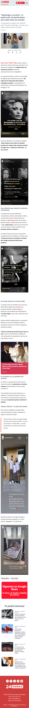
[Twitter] (16, 52)
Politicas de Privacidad (14, 700)
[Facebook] (12, 52)
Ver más (4, 372)
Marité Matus (5, 578)
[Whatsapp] (8, 52)
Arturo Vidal (14, 578)
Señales (21, 3)
